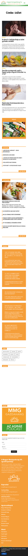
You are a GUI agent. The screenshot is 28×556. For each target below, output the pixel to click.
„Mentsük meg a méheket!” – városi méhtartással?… (11, 151)
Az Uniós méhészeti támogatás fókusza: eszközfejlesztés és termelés (11, 328)
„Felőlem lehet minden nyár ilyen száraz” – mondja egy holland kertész (13, 158)
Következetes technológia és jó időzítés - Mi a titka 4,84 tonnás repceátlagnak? (14, 307)
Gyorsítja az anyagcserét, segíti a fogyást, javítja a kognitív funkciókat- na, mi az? (14, 72)
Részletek (3, 551)
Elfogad (4, 553)
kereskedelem (5, 354)
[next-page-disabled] (5, 115)
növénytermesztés (6, 357)
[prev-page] (3, 115)
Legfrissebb (5, 147)
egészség (13, 351)
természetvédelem (15, 357)
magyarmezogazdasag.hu (14, 2)
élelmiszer (12, 359)
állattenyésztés (5, 359)
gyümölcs (19, 351)
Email (3, 442)
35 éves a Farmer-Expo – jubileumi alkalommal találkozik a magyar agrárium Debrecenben (12, 276)
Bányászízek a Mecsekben (9, 155)
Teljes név (3, 446)
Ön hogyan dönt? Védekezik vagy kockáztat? (13, 293)
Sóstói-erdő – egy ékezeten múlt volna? (12, 165)
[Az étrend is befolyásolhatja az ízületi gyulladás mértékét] (14, 28)
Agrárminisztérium (6, 351)
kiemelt (17, 354)
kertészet (12, 354)
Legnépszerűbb (6, 180)
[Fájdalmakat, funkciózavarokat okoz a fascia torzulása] (14, 92)
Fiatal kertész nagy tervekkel (9, 162)
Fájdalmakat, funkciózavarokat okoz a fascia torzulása (13, 104)
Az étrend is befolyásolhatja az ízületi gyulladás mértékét (13, 40)
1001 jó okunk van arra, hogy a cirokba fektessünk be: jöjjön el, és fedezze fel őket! (14, 254)
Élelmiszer (4, 37)
